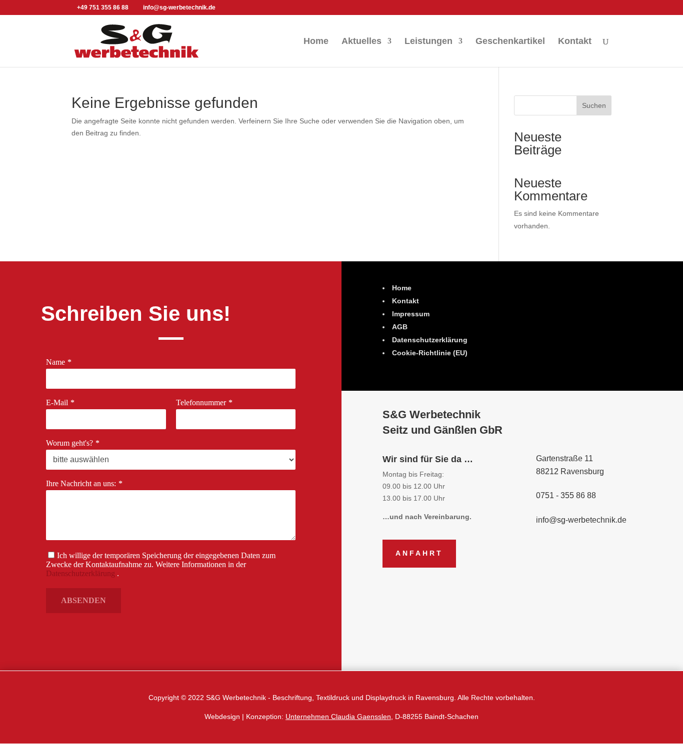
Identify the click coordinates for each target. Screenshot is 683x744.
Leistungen (428, 41)
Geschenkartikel (510, 41)
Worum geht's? (69, 443)
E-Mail (57, 402)
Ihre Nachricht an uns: (81, 483)
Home (316, 41)
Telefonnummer (201, 402)
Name (55, 362)
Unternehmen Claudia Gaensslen (338, 717)
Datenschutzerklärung (80, 573)
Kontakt (575, 41)
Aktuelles (362, 41)
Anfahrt (419, 553)
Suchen (594, 105)
